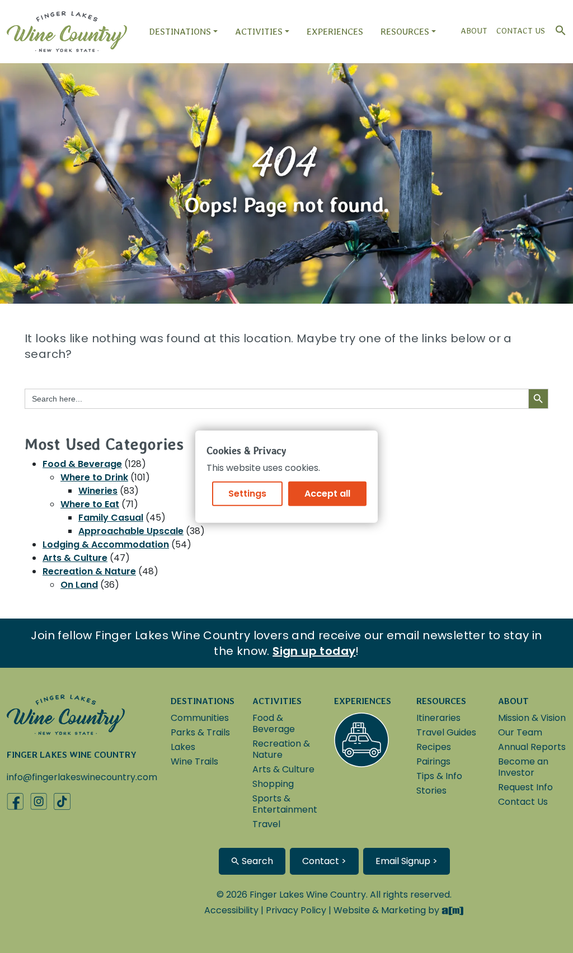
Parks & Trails (200, 732)
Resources (405, 31)
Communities (200, 717)
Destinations (180, 31)
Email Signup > (406, 861)
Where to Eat (89, 504)
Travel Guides (446, 732)
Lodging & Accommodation (106, 544)
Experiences (335, 31)
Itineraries (438, 717)
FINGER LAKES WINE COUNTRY (72, 754)
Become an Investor (523, 767)
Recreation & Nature (89, 571)
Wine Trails (194, 761)
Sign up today (314, 651)
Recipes (433, 746)
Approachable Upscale (131, 531)
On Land (79, 584)
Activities (259, 31)
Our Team (520, 732)
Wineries (98, 490)
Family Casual (110, 517)
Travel (266, 824)
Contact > (324, 861)
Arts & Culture (75, 557)
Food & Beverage (82, 463)
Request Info (525, 787)
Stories (431, 790)
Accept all (327, 493)
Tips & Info (439, 776)
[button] (557, 27)
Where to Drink (94, 477)
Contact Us (520, 30)
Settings (247, 493)
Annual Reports (532, 746)
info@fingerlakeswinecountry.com (82, 777)
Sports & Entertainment (284, 804)
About (474, 30)
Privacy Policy (296, 910)
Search (256, 861)
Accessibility (231, 910)
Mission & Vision (532, 717)
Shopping (273, 783)
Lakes (183, 746)
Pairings (433, 761)
